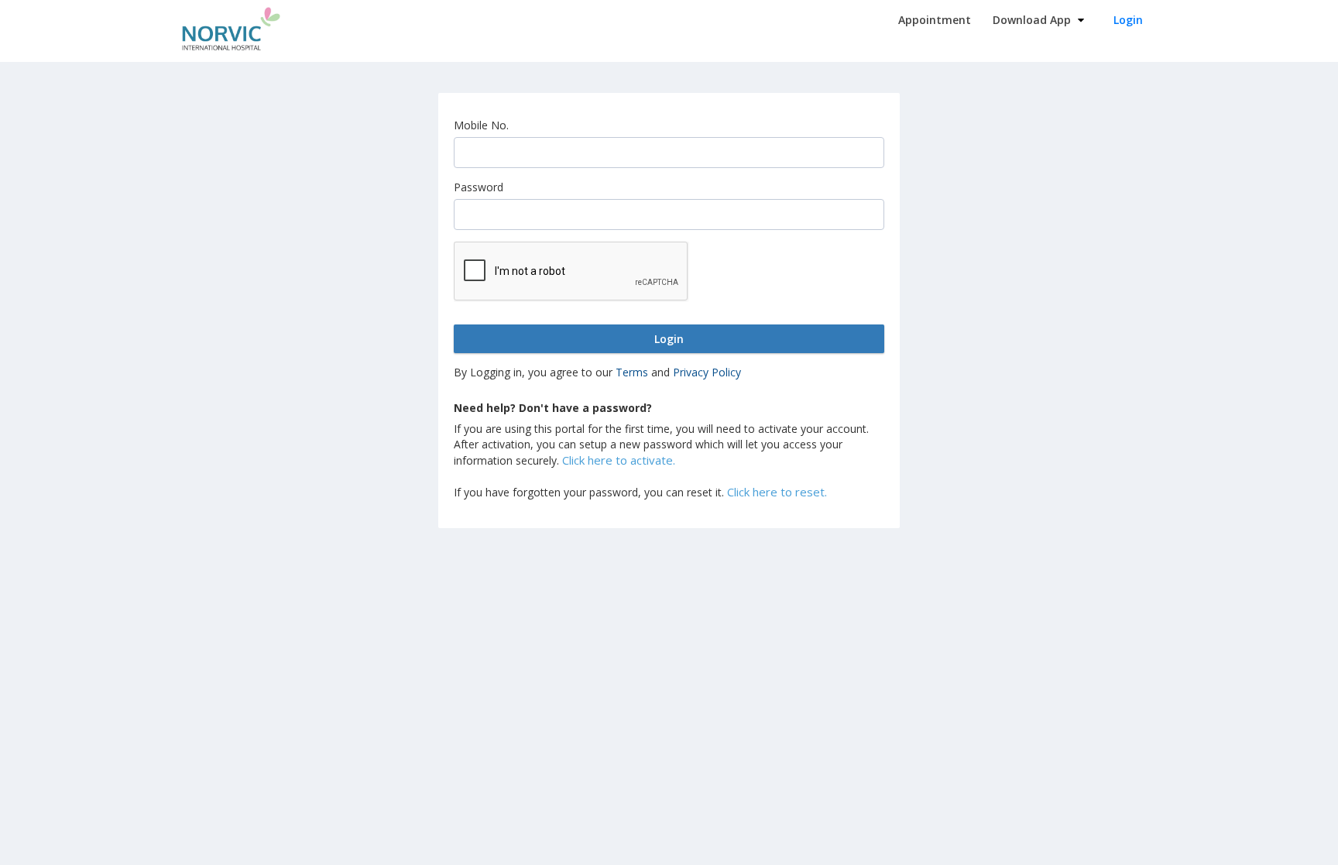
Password (478, 187)
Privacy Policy (707, 372)
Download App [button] (1033, 19)
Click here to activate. (618, 460)
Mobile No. (481, 125)
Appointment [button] (934, 19)
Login (1128, 19)
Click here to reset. (777, 491)
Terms (632, 372)
